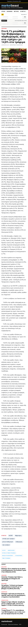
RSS (20, 624)
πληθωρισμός (19, 541)
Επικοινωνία (4, 624)
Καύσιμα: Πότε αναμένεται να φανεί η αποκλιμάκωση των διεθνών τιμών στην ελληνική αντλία (13, 570)
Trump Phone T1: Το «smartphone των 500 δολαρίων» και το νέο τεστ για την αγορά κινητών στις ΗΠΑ (13, 611)
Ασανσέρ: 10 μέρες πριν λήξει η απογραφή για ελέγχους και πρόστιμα (11, 578)
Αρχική (3, 11)
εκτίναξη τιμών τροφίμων (8, 538)
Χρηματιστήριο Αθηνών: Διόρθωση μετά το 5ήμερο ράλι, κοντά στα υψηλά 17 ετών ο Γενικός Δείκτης (13, 603)
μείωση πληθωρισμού (7, 541)
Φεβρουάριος (18, 535)
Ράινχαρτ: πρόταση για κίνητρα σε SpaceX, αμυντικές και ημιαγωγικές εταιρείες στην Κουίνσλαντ (13, 595)
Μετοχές (16, 11)
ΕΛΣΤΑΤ (11, 535)
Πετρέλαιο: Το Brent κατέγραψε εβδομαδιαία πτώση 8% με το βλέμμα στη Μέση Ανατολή (12, 586)
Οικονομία (9, 11)
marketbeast (6, 621)
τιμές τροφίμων (6, 544)
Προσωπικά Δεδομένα (13, 624)
